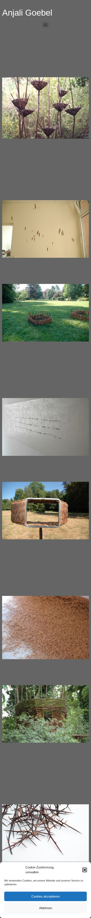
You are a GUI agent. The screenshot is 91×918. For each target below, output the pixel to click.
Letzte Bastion (23, 276)
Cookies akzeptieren (45, 896)
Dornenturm (20, 678)
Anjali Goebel (27, 12)
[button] (85, 870)
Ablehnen (45, 908)
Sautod (13, 474)
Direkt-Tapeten (24, 193)
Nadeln (13, 588)
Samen (13, 390)
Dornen (13, 797)
